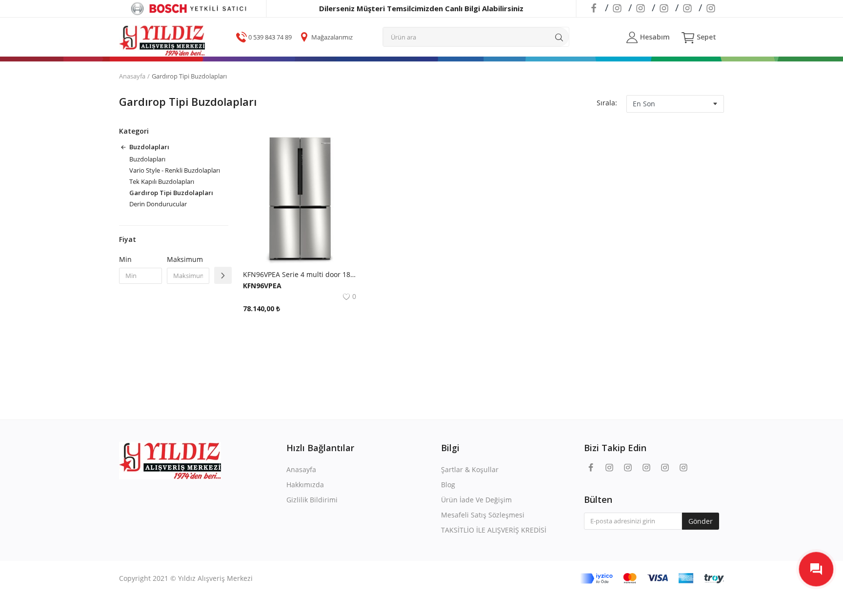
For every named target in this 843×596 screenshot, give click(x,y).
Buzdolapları (147, 159)
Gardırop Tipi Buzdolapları (171, 192)
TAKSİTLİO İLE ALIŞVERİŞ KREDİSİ (493, 530)
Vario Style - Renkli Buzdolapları (174, 170)
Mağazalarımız (332, 37)
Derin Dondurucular (158, 203)
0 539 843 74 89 (270, 37)
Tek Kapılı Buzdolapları (161, 181)
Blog (448, 484)
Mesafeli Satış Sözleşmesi (482, 514)
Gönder (700, 521)
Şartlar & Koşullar (470, 469)
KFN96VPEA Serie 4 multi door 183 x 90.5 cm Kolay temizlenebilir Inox (299, 274)
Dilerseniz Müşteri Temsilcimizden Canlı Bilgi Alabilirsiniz (421, 8)
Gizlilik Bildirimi (312, 499)
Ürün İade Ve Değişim (476, 499)
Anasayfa (132, 76)
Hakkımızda (305, 484)
